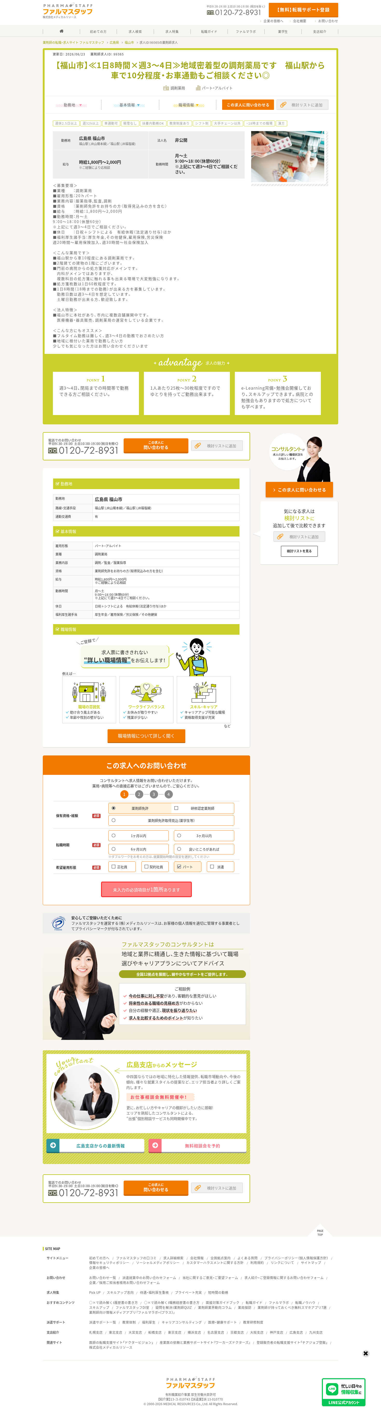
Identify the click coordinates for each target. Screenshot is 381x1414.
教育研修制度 (253, 1322)
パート (188, 866)
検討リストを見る (299, 551)
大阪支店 (257, 1332)
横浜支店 (194, 1332)
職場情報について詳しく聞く (146, 735)
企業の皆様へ (274, 21)
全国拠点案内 (220, 1257)
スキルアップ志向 (120, 1292)
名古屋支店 (215, 1332)
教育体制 (129, 1322)
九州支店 (316, 1332)
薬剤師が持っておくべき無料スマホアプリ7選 (292, 1307)
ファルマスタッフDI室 (132, 1307)
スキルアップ (99, 1307)
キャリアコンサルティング (182, 1322)
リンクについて (282, 1262)
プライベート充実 (188, 1292)
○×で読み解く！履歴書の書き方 (113, 1302)
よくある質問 (247, 1257)
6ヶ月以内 (138, 849)
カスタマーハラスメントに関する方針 (215, 1262)
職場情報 (186, 104)
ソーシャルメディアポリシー (158, 1262)
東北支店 (115, 1332)
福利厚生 (149, 1322)
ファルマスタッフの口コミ (136, 1257)
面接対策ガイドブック (222, 1302)
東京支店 (174, 1332)
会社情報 (197, 1257)
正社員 (122, 866)
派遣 (220, 866)
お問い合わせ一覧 (102, 1277)
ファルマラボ (279, 1302)
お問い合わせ (328, 21)
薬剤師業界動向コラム (215, 1307)
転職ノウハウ (305, 1302)
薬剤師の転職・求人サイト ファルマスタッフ (73, 42)
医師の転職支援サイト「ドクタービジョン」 (121, 1342)
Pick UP (95, 1292)
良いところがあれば (204, 849)
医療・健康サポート (222, 1322)
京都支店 (237, 1332)
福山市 (129, 42)
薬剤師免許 (140, 808)
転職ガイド (254, 1302)
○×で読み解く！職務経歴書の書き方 (172, 1302)
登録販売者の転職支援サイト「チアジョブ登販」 (292, 1342)
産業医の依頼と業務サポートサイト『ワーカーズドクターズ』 (205, 1342)
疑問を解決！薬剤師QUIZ (174, 1307)
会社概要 (299, 21)
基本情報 (127, 104)
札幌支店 (96, 1332)
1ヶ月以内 (138, 835)
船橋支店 (155, 1332)
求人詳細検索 (173, 1257)
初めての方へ (99, 1257)
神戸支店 (276, 1332)
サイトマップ (311, 1262)
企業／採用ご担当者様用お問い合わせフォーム (124, 1282)
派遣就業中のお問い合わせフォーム (149, 1277)
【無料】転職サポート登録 (303, 9)
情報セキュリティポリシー (109, 1262)
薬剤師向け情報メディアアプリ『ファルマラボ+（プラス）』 (132, 1312)
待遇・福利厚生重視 (154, 1292)
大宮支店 (135, 1332)
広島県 (114, 42)
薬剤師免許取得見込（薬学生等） (171, 820)
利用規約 (257, 1262)
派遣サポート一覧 (102, 1322)
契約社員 (156, 866)
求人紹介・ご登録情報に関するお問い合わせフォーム (284, 1277)
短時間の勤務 (218, 1292)
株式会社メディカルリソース (110, 1347)
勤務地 (69, 104)
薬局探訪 (244, 1307)
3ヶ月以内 (204, 835)
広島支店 (296, 1332)
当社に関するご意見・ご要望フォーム (210, 1277)
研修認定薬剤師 (202, 808)
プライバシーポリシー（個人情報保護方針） (296, 1257)
